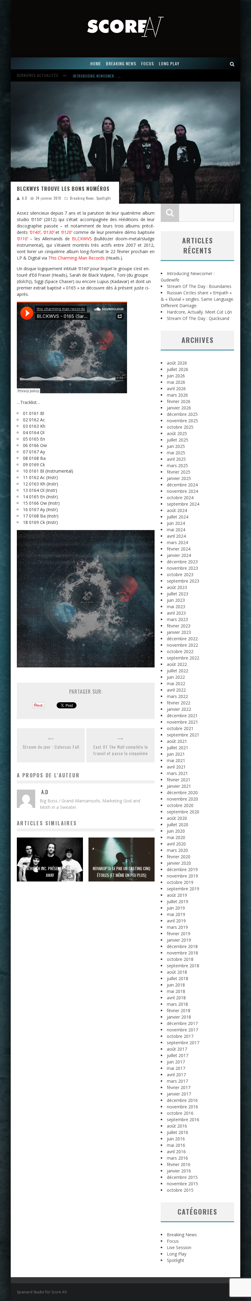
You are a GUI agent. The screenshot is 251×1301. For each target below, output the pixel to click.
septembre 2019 (183, 889)
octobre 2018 (180, 959)
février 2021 (178, 780)
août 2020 (177, 818)
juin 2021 (176, 754)
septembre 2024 (183, 504)
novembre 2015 (182, 1184)
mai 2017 (176, 1068)
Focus (173, 1241)
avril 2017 (176, 1075)
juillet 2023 (177, 594)
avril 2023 (176, 613)
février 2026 (178, 401)
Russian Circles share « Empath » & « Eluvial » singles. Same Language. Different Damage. (197, 299)
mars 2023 (177, 619)
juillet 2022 (177, 671)
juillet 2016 (177, 1132)
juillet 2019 (177, 901)
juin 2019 (176, 908)
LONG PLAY (169, 63)
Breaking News (82, 198)
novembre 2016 (182, 1107)
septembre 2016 (183, 1119)
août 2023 (177, 587)
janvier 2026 (179, 408)
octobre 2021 (180, 728)
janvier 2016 (179, 1171)
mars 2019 (177, 927)
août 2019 (177, 895)
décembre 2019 (182, 869)
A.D (24, 198)
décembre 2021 (182, 715)
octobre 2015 (180, 1190)
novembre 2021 (182, 722)
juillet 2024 (177, 517)
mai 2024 (176, 529)
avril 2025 (176, 459)
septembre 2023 (183, 581)
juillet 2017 (177, 1055)
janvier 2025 (179, 478)
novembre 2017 (182, 1030)
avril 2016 (176, 1151)
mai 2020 (176, 837)
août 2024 (177, 510)
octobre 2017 (180, 1036)
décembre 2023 (182, 562)
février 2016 (178, 1164)
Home (95, 63)
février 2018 (178, 1010)
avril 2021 (176, 767)
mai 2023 (176, 606)
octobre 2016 (180, 1113)
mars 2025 (177, 465)
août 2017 (177, 1049)
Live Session (179, 1247)
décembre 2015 (182, 1177)
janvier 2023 (179, 632)
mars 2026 (177, 395)
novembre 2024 (182, 491)
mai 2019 (176, 914)
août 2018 (177, 972)
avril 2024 (176, 536)
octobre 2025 (180, 427)
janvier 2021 (179, 786)
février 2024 (178, 549)
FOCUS (147, 63)
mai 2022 (176, 683)
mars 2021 (177, 773)
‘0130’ (48, 232)
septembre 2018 (183, 965)
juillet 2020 (177, 824)
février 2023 (178, 626)
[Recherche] (232, 63)
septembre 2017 (183, 1042)
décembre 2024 (182, 485)
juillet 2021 (177, 747)
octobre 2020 (180, 805)
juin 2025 (176, 446)
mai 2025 (176, 453)
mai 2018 (176, 991)
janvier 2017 (179, 1094)
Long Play (176, 1254)
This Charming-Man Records (76, 258)
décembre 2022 (182, 638)
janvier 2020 (179, 863)
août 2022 (177, 664)
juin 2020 (176, 831)
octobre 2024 (180, 497)
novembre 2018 (182, 953)
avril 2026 (176, 388)
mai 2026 (176, 382)
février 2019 (178, 933)
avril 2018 (176, 998)
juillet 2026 (177, 369)
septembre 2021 (183, 735)
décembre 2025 (182, 414)
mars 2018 (177, 1004)
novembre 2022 (182, 645)
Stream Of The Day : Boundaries (199, 286)
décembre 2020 (182, 792)
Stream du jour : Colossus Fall (51, 746)
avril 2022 (176, 690)
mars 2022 (177, 696)
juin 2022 (176, 677)
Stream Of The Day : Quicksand (198, 318)
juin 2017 (176, 1062)
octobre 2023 (180, 574)
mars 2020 (177, 850)
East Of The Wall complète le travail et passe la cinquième (120, 749)
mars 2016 (177, 1158)
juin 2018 (176, 985)
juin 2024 (176, 523)
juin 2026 (176, 376)
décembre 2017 (182, 1023)
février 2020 (178, 856)
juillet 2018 (177, 978)
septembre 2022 (183, 658)
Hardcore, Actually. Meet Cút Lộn (199, 312)
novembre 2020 (182, 799)
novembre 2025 (182, 420)
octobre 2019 (180, 882)
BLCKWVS (82, 239)
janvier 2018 (179, 1017)
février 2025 (178, 472)
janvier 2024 (179, 555)
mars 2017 (177, 1081)
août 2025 (177, 433)
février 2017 (178, 1087)
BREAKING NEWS (121, 63)
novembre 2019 (182, 876)
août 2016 (177, 1126)
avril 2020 (176, 844)
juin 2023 (176, 600)
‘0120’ (66, 232)
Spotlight (103, 198)
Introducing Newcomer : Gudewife (103, 76)
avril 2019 (176, 921)
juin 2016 (176, 1139)
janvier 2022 (179, 709)
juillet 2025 (177, 440)
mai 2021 (176, 760)
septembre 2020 (183, 812)
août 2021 (177, 741)
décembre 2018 (182, 946)
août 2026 (177, 363)
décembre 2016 (182, 1100)
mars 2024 (177, 542)
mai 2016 (176, 1145)
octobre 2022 (180, 651)
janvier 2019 (179, 940)
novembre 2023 (182, 568)
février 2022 (178, 703)
